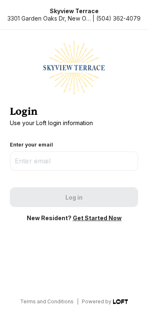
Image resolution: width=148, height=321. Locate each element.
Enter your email (31, 145)
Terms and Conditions (47, 301)
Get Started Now (97, 217)
